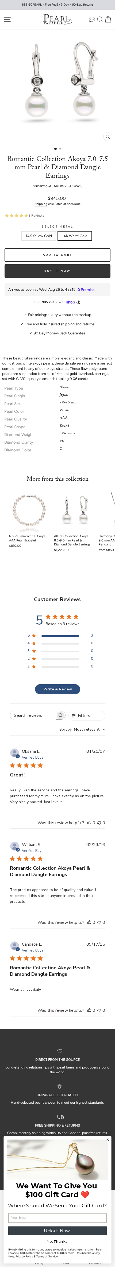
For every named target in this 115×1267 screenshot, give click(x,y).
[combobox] (82, 729)
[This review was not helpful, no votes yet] (99, 823)
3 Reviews (36, 215)
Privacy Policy (24, 1256)
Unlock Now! (57, 1230)
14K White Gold (74, 236)
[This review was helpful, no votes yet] (89, 823)
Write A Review (57, 689)
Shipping (40, 204)
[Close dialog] (107, 1140)
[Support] (92, 19)
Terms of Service (47, 1256)
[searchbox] (33, 715)
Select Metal (57, 226)
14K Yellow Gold (39, 236)
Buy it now (57, 271)
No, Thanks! (57, 1242)
